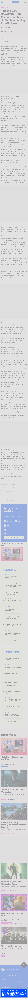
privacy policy (6, 994)
